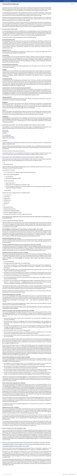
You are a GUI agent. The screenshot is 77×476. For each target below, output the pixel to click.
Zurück (72, 4)
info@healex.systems (9, 136)
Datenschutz (72, 474)
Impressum (65, 474)
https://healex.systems (10, 138)
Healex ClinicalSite (7, 1)
